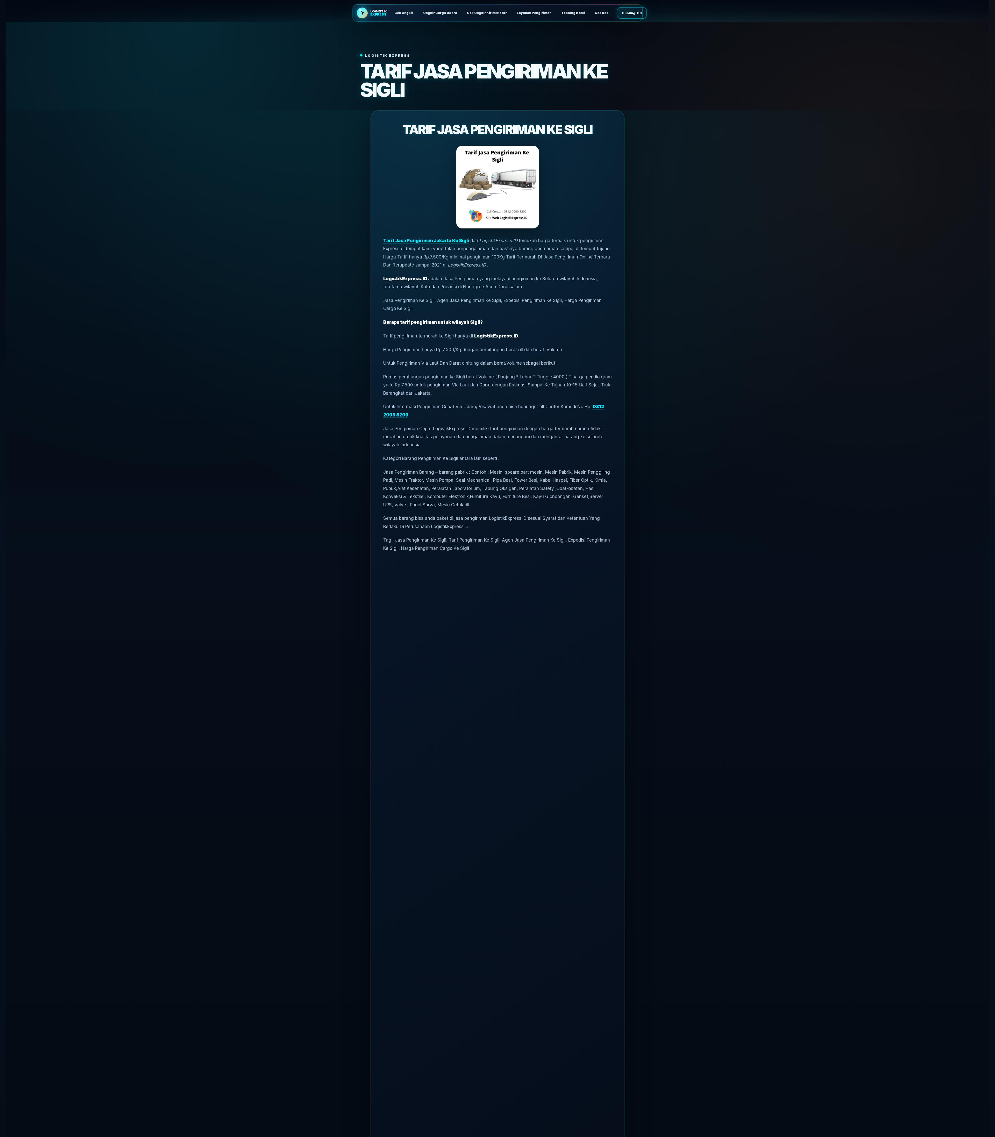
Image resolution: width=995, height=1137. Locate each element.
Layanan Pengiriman (534, 13)
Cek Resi (602, 13)
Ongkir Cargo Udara (440, 13)
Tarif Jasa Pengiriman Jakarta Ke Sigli (426, 240)
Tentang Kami (573, 13)
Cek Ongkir (403, 13)
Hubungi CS (632, 13)
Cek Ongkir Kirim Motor (487, 13)
